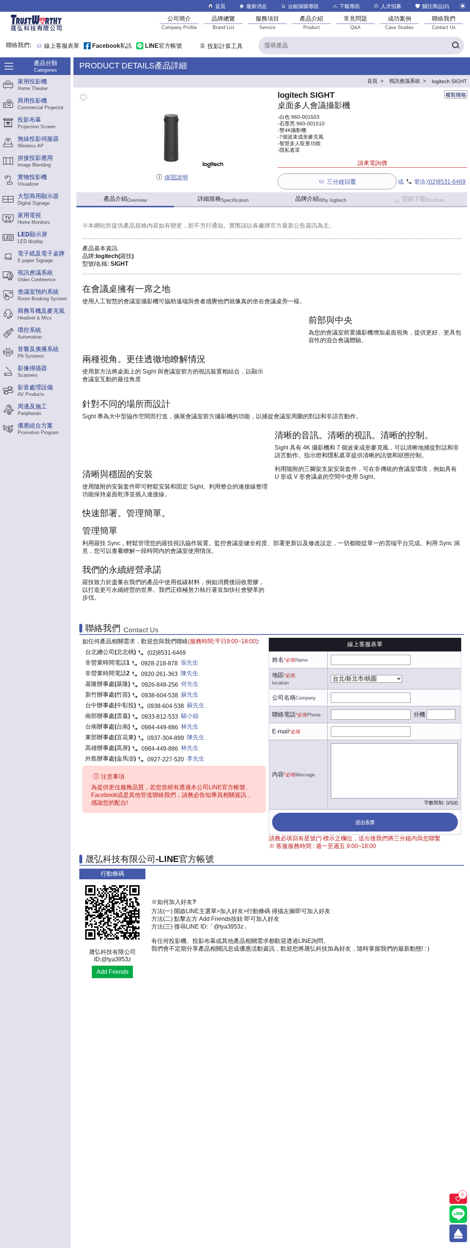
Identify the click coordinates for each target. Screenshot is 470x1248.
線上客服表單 (61, 46)
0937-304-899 (165, 738)
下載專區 (349, 6)
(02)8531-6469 (446, 182)
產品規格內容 (141, 225)
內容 (278, 774)
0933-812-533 (159, 717)
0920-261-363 (159, 674)
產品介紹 (125, 199)
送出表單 (365, 822)
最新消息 (256, 6)
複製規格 (455, 95)
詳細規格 (223, 199)
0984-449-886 (159, 727)
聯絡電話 (284, 714)
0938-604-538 (159, 695)
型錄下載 (423, 199)
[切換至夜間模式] (462, 5)
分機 (419, 714)
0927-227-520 (165, 759)
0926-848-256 (159, 685)
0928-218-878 (159, 663)
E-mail (280, 731)
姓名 (278, 660)
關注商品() (435, 6)
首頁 (220, 6)
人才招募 (391, 6)
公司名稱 (284, 697)
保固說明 (176, 177)
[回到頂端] (458, 1233)
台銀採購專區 (303, 6)
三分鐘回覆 (341, 182)
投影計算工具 (225, 46)
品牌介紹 (320, 199)
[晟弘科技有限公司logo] (36, 30)
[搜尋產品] (455, 45)
